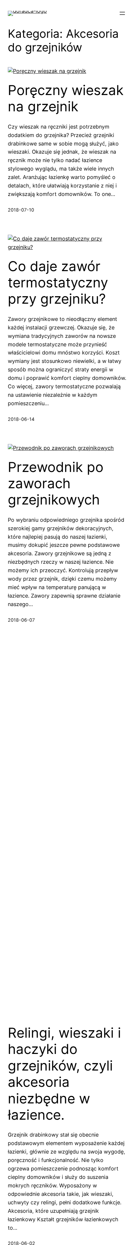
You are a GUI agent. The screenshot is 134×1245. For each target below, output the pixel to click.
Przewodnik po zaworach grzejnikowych (55, 483)
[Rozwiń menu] (122, 13)
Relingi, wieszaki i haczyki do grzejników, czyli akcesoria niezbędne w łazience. (64, 1074)
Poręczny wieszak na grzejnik (66, 98)
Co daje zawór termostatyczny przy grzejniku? (58, 282)
